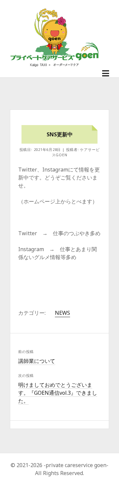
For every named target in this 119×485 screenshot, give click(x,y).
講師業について (36, 361)
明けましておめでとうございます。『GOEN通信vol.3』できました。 (57, 392)
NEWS (62, 312)
